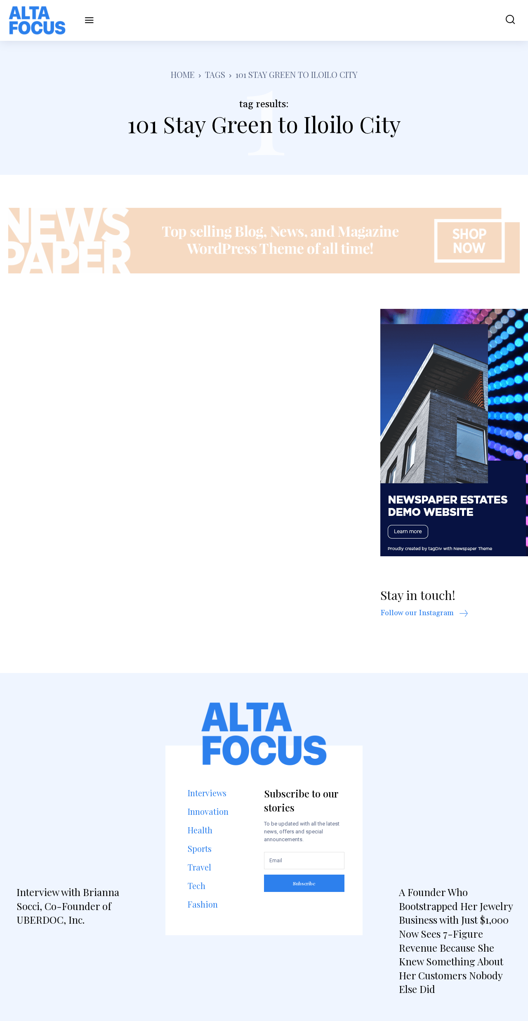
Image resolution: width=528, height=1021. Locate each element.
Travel (199, 867)
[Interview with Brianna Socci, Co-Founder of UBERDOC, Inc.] (72, 799)
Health (200, 829)
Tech (196, 885)
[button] (506, 20)
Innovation (208, 811)
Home (183, 74)
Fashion (203, 904)
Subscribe (304, 883)
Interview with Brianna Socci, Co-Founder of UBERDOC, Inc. (67, 905)
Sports (200, 848)
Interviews (207, 792)
